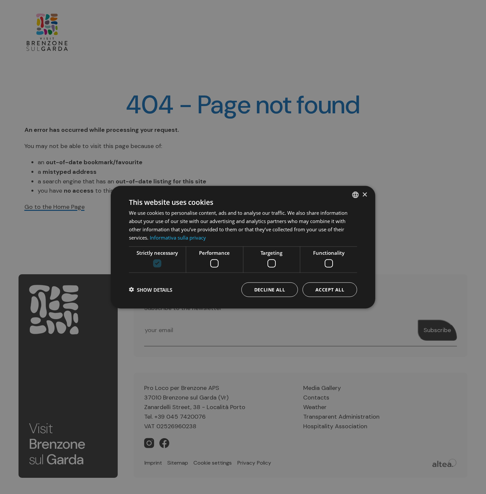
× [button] (364, 194)
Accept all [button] (329, 289)
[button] (150, 289)
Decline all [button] (269, 289)
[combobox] (355, 194)
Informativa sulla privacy (178, 237)
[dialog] (243, 247)
